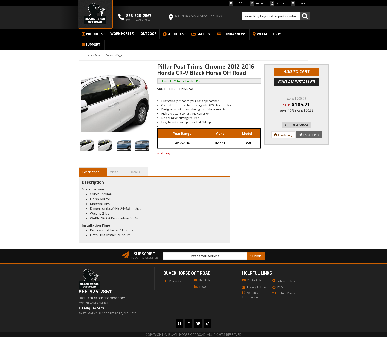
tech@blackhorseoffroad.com (106, 298)
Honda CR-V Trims (172, 81)
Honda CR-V (192, 81)
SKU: (160, 89)
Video (114, 172)
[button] (276, 16)
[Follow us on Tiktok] (207, 323)
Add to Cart (296, 71)
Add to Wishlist (296, 125)
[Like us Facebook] (179, 323)
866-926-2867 (95, 292)
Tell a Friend (311, 135)
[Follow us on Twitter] (198, 323)
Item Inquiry (285, 135)
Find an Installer (296, 82)
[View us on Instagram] (188, 323)
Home (88, 55)
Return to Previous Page (108, 55)
